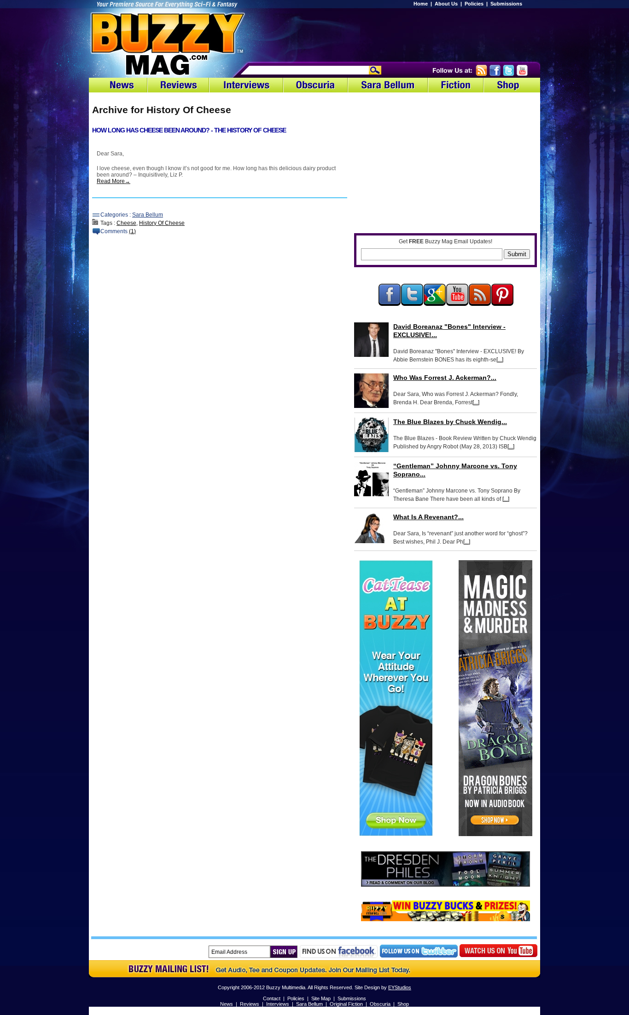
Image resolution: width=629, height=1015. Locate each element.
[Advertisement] (420, 34)
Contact (271, 998)
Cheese (126, 223)
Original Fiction (346, 1004)
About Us (446, 3)
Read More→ (113, 181)
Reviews (249, 1004)
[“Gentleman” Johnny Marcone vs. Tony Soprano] (371, 479)
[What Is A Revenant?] (371, 528)
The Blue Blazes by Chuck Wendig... (450, 421)
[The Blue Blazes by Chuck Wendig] (371, 435)
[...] (499, 359)
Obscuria (380, 1004)
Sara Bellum (147, 215)
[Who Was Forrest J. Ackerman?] (371, 390)
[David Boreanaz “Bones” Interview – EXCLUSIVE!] (371, 339)
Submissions (506, 3)
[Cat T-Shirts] (396, 834)
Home (421, 3)
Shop (403, 1004)
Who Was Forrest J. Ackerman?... (444, 377)
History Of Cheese (162, 223)
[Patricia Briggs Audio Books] (495, 834)
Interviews (277, 1004)
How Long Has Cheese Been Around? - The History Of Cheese (189, 130)
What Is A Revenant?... (428, 517)
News (226, 1004)
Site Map (321, 998)
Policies (474, 3)
